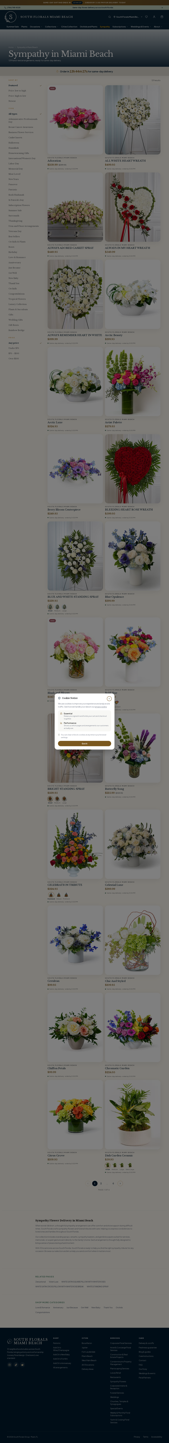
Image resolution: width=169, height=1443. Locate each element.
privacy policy (101, 706)
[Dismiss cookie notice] (109, 699)
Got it (84, 743)
